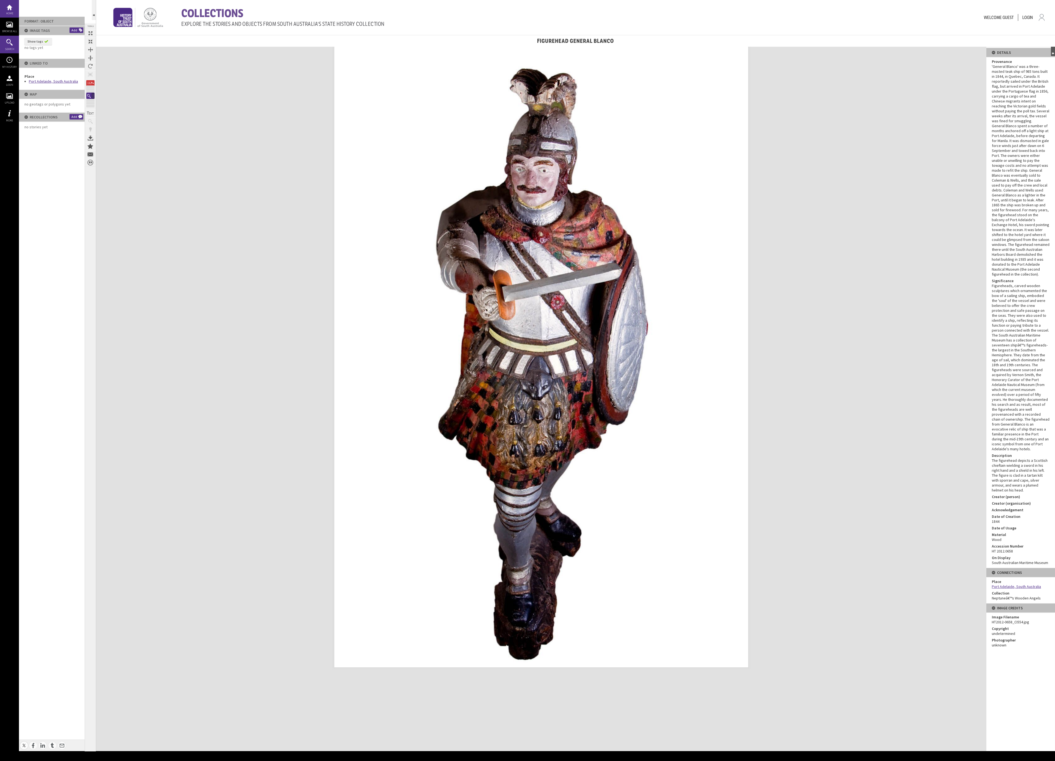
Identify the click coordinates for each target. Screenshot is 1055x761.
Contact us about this (90, 154)
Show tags (35, 41)
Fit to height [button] (90, 58)
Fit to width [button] (90, 50)
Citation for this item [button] (90, 163)
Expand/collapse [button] (1053, 51)
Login (9, 85)
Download (90, 138)
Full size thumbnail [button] (90, 33)
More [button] (9, 120)
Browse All (9, 31)
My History (9, 67)
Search (9, 49)
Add (74, 30)
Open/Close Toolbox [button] (94, 10)
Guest (1008, 17)
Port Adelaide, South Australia (53, 81)
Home (9, 13)
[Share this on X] (24, 742)
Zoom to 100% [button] (90, 74)
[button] (90, 96)
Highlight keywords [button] (90, 130)
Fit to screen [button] (90, 41)
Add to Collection (90, 146)
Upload (9, 102)
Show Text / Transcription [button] (90, 113)
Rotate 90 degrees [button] (90, 66)
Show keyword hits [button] (90, 121)
